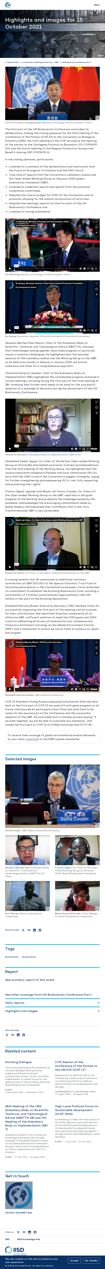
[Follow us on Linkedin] (29, 1232)
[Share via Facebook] (12, 1035)
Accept (74, 1260)
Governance (29, 956)
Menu (97, 4)
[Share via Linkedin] (18, 1035)
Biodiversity (12, 956)
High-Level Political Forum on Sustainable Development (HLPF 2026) (76, 1110)
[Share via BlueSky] (23, 1035)
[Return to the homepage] (8, 5)
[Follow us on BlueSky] (35, 1232)
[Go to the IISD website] (52, 1251)
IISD (7, 1239)
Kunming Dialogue (18, 1062)
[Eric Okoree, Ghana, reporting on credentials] (27, 896)
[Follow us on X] (18, 1232)
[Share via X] (7, 1035)
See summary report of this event (29, 980)
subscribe (32, 739)
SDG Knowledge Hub (28, 1239)
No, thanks (91, 1260)
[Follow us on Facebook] (24, 1232)
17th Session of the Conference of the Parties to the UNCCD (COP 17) (76, 1066)
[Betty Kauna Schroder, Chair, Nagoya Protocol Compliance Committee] (77, 896)
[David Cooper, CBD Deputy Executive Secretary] (52, 796)
